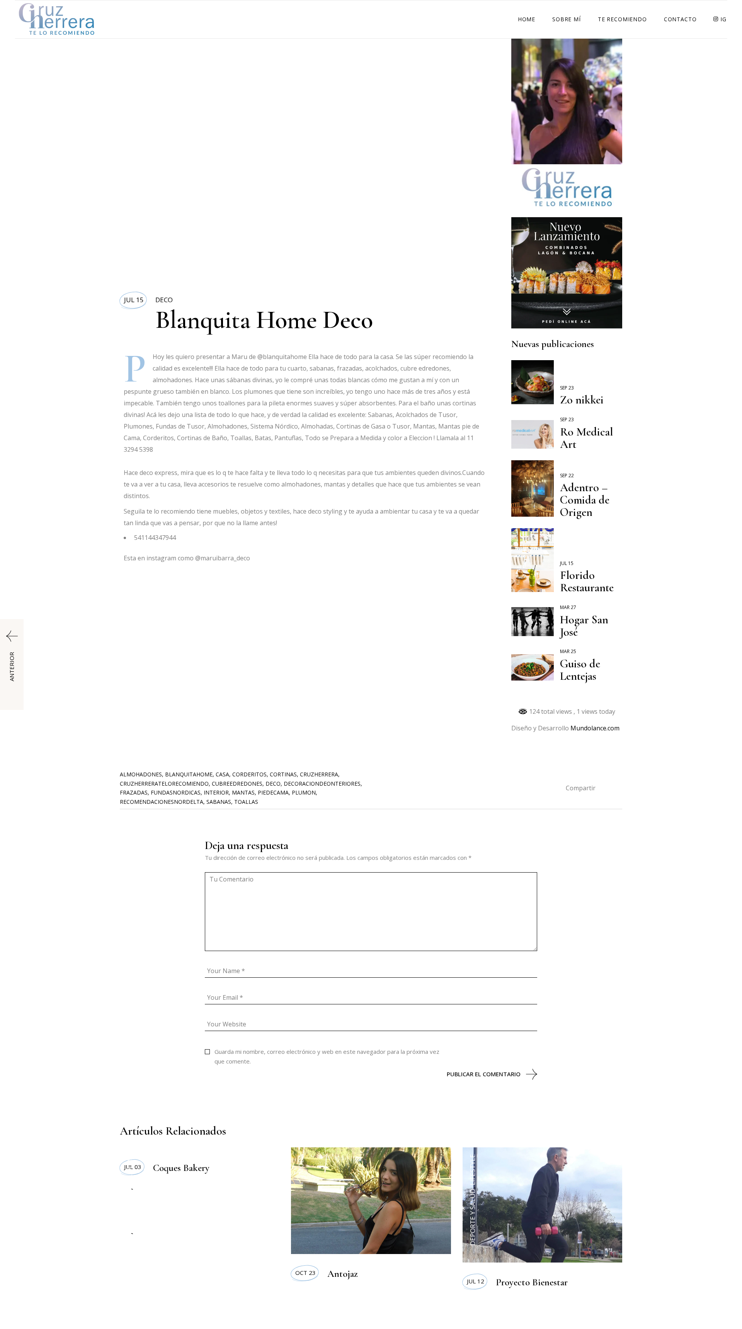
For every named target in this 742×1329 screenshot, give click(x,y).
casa (222, 774)
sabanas (218, 801)
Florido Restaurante (587, 581)
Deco (164, 299)
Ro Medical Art (586, 438)
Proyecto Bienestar (532, 1282)
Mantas (243, 792)
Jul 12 (475, 1281)
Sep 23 (567, 388)
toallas (246, 801)
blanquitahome (189, 774)
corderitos (249, 774)
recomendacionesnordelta (161, 801)
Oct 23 (305, 1272)
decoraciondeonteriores (322, 783)
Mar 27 (568, 607)
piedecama (273, 792)
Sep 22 (567, 475)
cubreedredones (237, 783)
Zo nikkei (582, 400)
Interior (216, 792)
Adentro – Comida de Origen (584, 499)
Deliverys (129, 1170)
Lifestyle (472, 1169)
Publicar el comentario (484, 1074)
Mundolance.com (594, 728)
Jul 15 (134, 299)
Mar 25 (568, 651)
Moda (300, 1164)
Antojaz (342, 1274)
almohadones (141, 774)
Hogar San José (584, 626)
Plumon (304, 792)
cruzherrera (319, 774)
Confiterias (129, 1210)
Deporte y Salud (472, 1217)
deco (273, 783)
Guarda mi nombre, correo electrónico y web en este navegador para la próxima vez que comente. (326, 1056)
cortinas (283, 774)
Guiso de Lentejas (580, 670)
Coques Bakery (181, 1168)
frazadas (134, 792)
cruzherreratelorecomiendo (164, 783)
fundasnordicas (176, 792)
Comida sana (129, 1256)
